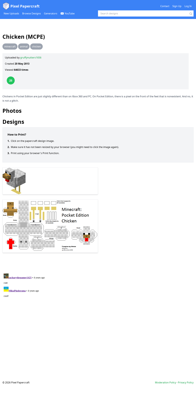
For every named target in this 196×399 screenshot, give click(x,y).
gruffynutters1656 (30, 57)
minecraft (10, 46)
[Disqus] (98, 310)
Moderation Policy (165, 382)
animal (24, 46)
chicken (36, 46)
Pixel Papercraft (25, 6)
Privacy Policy (186, 382)
